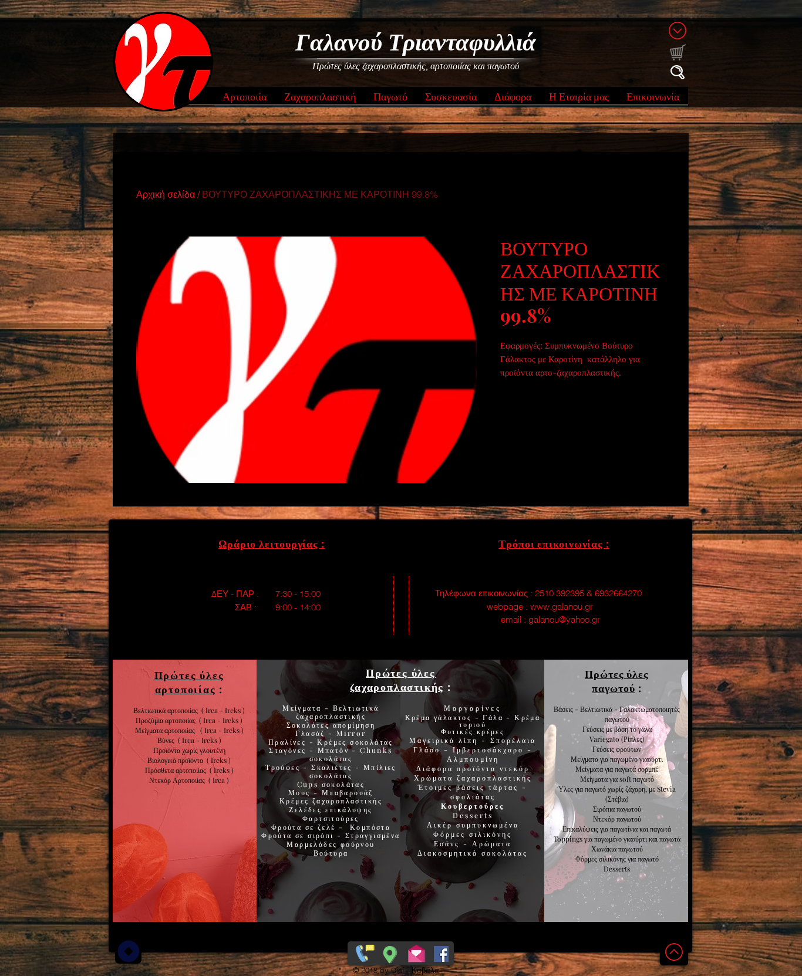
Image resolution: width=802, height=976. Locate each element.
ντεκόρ (515, 768)
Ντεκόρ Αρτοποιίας (178, 780)
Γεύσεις (603, 749)
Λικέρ (441, 824)
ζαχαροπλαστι (347, 800)
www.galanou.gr (561, 606)
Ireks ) (224, 770)
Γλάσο (428, 749)
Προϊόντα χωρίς (176, 750)
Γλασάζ (311, 733)
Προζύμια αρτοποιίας (166, 720)
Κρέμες (295, 800)
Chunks (376, 750)
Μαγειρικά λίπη (445, 740)
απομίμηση (352, 725)
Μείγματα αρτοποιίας (165, 730)
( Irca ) (218, 780)
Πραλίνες (288, 742)
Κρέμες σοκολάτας (353, 742)
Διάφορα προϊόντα (458, 768)
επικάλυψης (347, 809)
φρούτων (627, 749)
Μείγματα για (590, 759)
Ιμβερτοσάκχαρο (490, 749)
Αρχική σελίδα (165, 194)
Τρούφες (284, 767)
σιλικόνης (490, 834)
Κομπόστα (370, 827)
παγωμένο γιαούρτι (636, 759)
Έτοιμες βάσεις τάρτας (468, 787)
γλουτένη (212, 750)
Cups (309, 784)
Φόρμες (451, 834)
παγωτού (628, 808)
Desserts (473, 815)
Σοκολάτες (308, 725)
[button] (244, 100)
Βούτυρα (331, 852)
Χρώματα (433, 777)
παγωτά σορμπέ (636, 769)
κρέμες (490, 731)
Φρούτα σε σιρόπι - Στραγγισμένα (330, 835)
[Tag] (128, 951)
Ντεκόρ (604, 818)
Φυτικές (459, 731)
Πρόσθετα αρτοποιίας (177, 770)
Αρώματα (490, 843)
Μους (301, 792)
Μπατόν (333, 750)
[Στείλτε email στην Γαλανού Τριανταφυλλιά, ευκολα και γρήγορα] (416, 951)
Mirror (349, 733)
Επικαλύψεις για (586, 828)
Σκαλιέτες (333, 767)
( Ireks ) (219, 760)
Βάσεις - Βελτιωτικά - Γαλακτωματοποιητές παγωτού (617, 714)
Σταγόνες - (293, 750)
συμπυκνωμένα (487, 824)
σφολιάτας (473, 796)
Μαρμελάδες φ (316, 844)
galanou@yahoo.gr (564, 619)
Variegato (605, 739)
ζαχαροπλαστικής (494, 777)
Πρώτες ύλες (401, 673)
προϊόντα (192, 760)
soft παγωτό (636, 778)
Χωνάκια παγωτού (617, 848)
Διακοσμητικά (449, 852)
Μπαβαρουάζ (346, 792)
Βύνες (167, 740)
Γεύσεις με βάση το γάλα (617, 729)
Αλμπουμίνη (473, 759)
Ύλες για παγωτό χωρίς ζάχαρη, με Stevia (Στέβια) (617, 793)
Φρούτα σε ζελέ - (310, 827)
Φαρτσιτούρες (330, 818)
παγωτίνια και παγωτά (640, 828)
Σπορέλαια (513, 740)
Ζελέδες (305, 809)
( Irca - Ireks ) (219, 720)
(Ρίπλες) (633, 739)
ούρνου (360, 844)
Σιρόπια (604, 808)
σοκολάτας (331, 758)
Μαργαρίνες (472, 707)
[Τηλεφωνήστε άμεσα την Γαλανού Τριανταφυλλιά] (364, 951)
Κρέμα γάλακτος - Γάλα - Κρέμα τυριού (473, 720)
